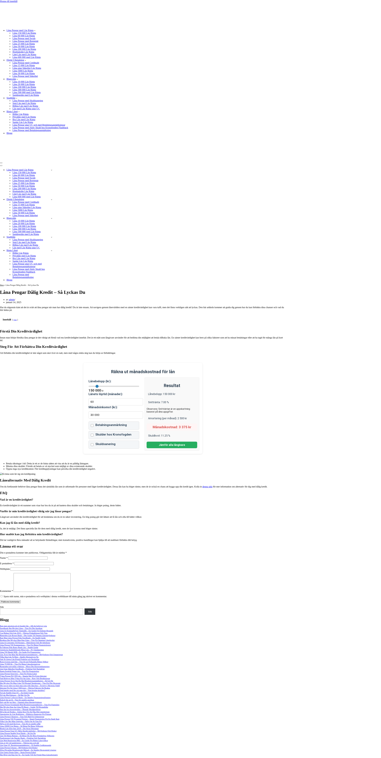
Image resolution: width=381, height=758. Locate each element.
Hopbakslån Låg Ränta (23, 52)
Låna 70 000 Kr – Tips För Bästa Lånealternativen (20, 664)
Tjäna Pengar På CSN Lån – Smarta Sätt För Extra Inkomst (23, 676)
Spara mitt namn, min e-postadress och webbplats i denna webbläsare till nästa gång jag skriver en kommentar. (55, 596)
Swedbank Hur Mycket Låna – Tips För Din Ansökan (21, 628)
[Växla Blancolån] (51, 218)
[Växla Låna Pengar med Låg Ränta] (51, 170)
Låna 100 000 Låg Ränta (24, 87)
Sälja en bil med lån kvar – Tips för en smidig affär (20, 724)
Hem (2, 285)
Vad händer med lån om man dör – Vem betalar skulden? (22, 690)
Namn (4, 558)
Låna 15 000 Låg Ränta (24, 65)
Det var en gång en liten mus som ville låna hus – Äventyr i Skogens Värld (30, 685)
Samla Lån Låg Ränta (23, 122)
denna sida (207, 486)
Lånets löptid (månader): (106, 394)
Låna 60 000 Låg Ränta (24, 35)
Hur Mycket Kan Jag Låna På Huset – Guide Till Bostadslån (24, 707)
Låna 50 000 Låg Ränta (24, 46)
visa (15, 320)
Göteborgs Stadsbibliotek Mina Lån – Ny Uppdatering (22, 650)
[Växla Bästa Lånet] (51, 250)
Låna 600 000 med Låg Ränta (27, 57)
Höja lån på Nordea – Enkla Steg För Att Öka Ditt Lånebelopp (25, 712)
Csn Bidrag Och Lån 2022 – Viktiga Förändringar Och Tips (23, 633)
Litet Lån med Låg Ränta (24, 54)
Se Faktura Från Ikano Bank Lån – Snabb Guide (19, 647)
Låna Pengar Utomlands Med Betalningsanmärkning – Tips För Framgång (29, 705)
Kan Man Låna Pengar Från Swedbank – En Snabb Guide (23, 638)
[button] (34, 30)
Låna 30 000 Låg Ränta (24, 73)
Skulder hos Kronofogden (113, 434)
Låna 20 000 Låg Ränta (24, 84)
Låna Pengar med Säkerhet (25, 76)
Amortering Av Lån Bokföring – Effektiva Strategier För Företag (25, 714)
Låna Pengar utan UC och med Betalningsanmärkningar (39, 125)
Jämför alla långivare (172, 444)
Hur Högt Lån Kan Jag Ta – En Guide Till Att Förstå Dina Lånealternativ (29, 755)
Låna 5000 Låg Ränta (23, 71)
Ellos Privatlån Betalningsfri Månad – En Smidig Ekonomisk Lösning (28, 750)
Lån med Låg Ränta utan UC (26, 108)
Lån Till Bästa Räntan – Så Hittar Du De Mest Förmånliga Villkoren (27, 736)
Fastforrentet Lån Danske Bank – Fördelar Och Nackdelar (23, 738)
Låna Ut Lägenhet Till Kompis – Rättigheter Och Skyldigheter (25, 643)
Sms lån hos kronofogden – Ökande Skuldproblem (20, 709)
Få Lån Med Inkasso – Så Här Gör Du (15, 695)
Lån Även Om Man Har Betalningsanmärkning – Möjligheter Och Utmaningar (31, 654)
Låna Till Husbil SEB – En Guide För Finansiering (20, 652)
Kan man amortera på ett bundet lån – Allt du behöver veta (23, 626)
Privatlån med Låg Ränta (24, 117)
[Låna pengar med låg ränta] (46, 25)
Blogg (9, 133)
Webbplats (5, 569)
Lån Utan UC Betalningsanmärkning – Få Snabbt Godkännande (25, 745)
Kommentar (6, 591)
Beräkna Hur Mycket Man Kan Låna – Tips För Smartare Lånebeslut (27, 640)
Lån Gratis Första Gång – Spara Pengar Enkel (18, 752)
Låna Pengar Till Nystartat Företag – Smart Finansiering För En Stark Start (29, 719)
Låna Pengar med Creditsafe (26, 62)
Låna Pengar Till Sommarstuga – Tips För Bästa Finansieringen (25, 645)
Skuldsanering (105, 444)
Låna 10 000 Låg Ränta (24, 81)
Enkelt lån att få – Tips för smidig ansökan (17, 700)
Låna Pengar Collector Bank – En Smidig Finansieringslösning (25, 697)
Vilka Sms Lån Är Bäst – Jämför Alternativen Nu (19, 657)
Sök (2, 607)
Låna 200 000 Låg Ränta (24, 49)
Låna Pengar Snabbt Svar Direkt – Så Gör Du (18, 733)
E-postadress (7, 563)
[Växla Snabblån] (51, 237)
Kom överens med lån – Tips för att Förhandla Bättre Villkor (24, 662)
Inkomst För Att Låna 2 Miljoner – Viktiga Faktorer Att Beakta (25, 688)
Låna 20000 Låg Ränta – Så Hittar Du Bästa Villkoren (21, 726)
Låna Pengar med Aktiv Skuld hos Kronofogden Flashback (40, 127)
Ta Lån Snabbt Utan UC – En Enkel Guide (17, 693)
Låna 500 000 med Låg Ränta (27, 92)
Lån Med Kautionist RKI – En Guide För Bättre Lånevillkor (24, 740)
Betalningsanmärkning (111, 425)
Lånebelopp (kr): (100, 381)
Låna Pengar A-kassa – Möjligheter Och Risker (19, 748)
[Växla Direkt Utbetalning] (51, 199)
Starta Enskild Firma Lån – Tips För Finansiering (19, 671)
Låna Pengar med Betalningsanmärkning (32, 130)
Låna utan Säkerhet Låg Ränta (27, 68)
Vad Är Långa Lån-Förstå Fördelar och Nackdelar (19, 659)
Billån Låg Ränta (21, 114)
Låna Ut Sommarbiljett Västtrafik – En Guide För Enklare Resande (26, 631)
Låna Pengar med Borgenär (25, 41)
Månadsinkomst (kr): (103, 407)
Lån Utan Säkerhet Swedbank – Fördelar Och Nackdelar (22, 669)
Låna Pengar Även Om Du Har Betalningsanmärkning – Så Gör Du (26, 681)
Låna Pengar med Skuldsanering (28, 100)
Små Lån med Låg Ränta (24, 103)
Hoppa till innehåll (8, 1)
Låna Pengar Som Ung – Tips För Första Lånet (18, 674)
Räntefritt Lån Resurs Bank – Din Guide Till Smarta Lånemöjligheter (27, 635)
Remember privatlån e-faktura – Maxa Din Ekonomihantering (25, 666)
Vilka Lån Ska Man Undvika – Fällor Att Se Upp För (21, 721)
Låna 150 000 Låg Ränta (24, 33)
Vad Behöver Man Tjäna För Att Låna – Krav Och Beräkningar (25, 678)
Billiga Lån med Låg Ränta (25, 106)
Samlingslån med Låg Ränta (26, 95)
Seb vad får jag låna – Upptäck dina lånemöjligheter (21, 702)
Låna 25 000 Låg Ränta (24, 44)
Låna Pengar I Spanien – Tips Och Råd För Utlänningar (22, 716)
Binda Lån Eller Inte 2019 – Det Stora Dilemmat (19, 728)
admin (12, 299)
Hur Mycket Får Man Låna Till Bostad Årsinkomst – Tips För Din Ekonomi (30, 683)
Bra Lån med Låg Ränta (24, 119)
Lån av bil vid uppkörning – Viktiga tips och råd (19, 743)
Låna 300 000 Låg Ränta (24, 89)
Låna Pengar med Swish (24, 38)
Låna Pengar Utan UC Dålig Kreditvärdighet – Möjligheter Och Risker (28, 731)
